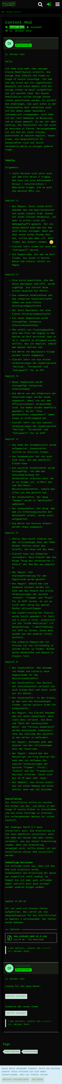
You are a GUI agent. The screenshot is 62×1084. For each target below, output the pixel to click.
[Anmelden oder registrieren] (48, 4)
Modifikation (12, 1051)
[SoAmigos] (9, 4)
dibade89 (36, 27)
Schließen (37, 1079)
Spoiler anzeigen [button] (16, 996)
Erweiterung (30, 1051)
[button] (57, 4)
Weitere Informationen (15, 1079)
